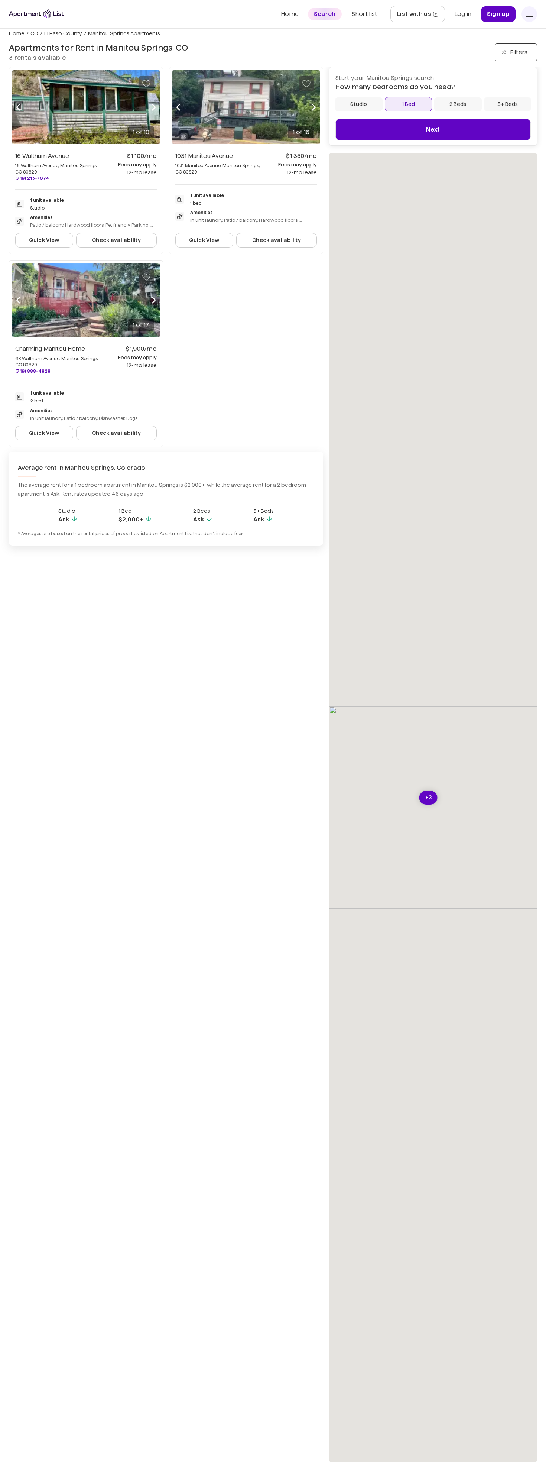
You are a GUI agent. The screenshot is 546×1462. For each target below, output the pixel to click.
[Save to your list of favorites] (146, 83)
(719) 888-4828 (33, 371)
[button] (428, 797)
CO (34, 33)
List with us (420, 16)
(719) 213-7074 (32, 178)
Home (17, 33)
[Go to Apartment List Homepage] (36, 14)
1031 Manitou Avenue (204, 156)
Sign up (498, 14)
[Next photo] (154, 107)
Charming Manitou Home (50, 349)
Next (433, 129)
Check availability (116, 240)
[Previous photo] (18, 107)
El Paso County (63, 33)
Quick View (44, 240)
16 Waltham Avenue (42, 156)
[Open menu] (529, 14)
